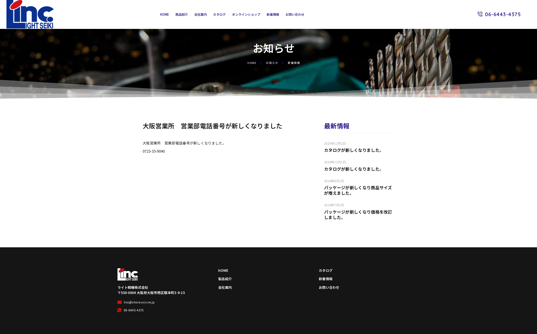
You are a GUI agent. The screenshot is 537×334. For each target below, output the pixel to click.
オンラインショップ (246, 14)
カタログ (219, 14)
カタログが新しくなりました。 (354, 150)
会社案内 (200, 14)
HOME (164, 14)
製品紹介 (225, 278)
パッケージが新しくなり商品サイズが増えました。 (358, 190)
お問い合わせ (294, 14)
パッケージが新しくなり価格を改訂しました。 (358, 214)
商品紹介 (181, 14)
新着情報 (273, 14)
